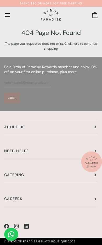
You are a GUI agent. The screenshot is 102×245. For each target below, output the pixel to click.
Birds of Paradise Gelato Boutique (37, 241)
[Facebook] (6, 226)
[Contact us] (11, 234)
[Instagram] (16, 226)
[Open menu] (12, 15)
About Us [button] (14, 127)
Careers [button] (13, 198)
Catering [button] (14, 174)
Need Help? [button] (16, 151)
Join (12, 98)
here (75, 44)
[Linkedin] (26, 226)
